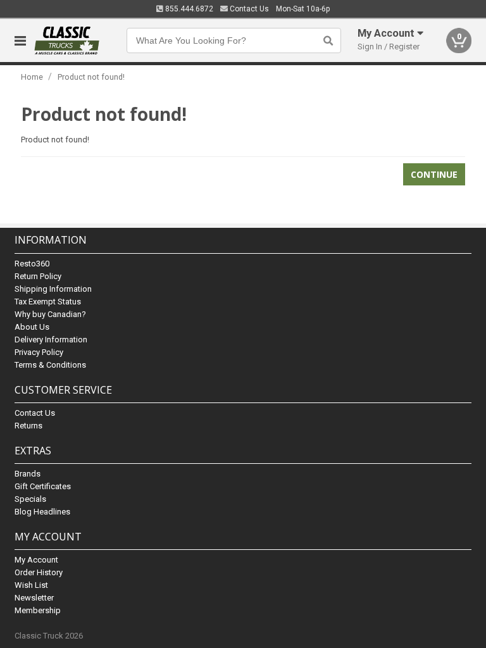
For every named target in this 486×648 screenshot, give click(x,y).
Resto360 (32, 263)
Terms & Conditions (50, 365)
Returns (28, 425)
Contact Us (248, 8)
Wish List (31, 585)
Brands (27, 473)
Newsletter (34, 597)
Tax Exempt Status (48, 301)
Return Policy (38, 276)
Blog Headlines (42, 511)
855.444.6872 (188, 8)
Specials (30, 499)
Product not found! (91, 77)
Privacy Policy (39, 352)
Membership (38, 610)
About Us (32, 327)
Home (32, 77)
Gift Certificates (43, 486)
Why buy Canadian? (50, 314)
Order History (39, 572)
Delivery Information (51, 339)
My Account (36, 559)
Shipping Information (53, 289)
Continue (434, 174)
